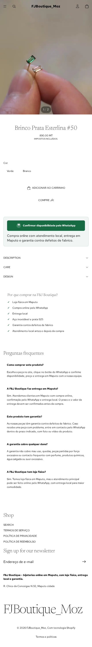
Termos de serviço (16, 530)
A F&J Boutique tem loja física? (26, 472)
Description (12, 258)
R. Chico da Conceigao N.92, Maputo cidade (29, 586)
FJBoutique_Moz (36, 628)
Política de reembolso (19, 541)
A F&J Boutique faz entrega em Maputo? (32, 388)
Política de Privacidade (20, 536)
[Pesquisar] (14, 6)
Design (8, 276)
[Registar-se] (84, 561)
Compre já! (46, 200)
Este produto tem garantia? (24, 416)
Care (6, 267)
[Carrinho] (87, 6)
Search (8, 525)
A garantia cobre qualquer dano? (27, 444)
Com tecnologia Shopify (61, 628)
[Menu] (5, 6)
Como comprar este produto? (25, 365)
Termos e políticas (46, 636)
